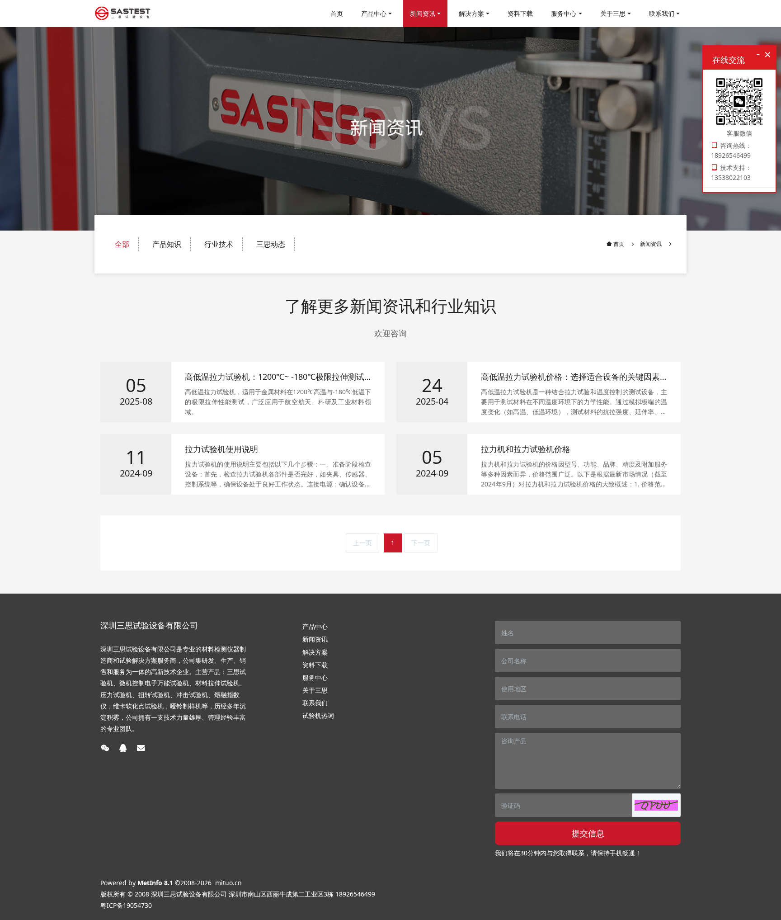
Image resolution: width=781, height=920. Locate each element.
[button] (656, 805)
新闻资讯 (651, 244)
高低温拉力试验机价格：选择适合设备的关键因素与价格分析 (570, 377)
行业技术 (218, 244)
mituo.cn (228, 882)
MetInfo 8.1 (155, 882)
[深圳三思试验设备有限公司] (122, 13)
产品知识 (166, 244)
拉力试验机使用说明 (221, 449)
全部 (122, 244)
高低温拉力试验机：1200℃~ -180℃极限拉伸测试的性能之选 (274, 377)
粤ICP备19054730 (126, 905)
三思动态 (270, 244)
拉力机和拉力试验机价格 (525, 449)
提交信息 (588, 833)
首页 (336, 13)
